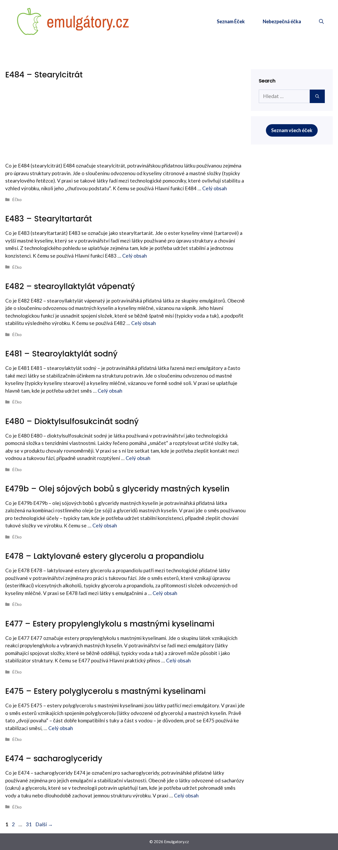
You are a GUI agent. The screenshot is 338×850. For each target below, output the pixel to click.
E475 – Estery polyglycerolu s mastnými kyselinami (105, 691)
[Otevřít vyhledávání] (321, 21)
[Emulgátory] (73, 21)
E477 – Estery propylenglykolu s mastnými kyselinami (109, 623)
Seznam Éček (231, 21)
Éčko (17, 199)
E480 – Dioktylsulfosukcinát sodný (72, 421)
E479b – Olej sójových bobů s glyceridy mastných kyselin (117, 488)
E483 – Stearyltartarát (48, 218)
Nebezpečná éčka (282, 21)
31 (29, 824)
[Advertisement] (125, 122)
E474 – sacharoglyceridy (53, 758)
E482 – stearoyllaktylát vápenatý (70, 286)
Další (44, 824)
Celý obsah (214, 188)
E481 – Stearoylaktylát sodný (61, 353)
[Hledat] (317, 96)
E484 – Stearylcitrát (44, 74)
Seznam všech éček (291, 130)
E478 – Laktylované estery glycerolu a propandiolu (104, 556)
